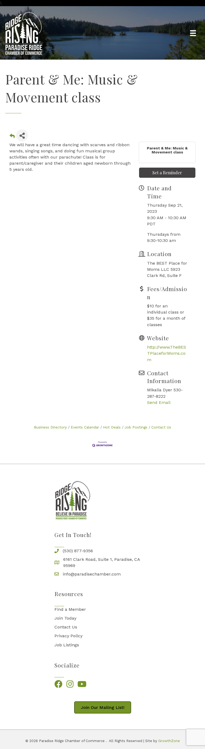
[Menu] (193, 33)
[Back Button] (12, 137)
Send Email (159, 402)
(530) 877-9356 (78, 550)
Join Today (65, 618)
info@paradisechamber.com (92, 574)
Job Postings (136, 427)
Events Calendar (85, 427)
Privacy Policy (68, 635)
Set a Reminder (167, 172)
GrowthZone (169, 741)
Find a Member (70, 609)
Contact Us (161, 427)
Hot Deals (112, 427)
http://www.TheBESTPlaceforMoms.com (166, 353)
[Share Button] (22, 135)
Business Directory (50, 427)
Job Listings (66, 644)
